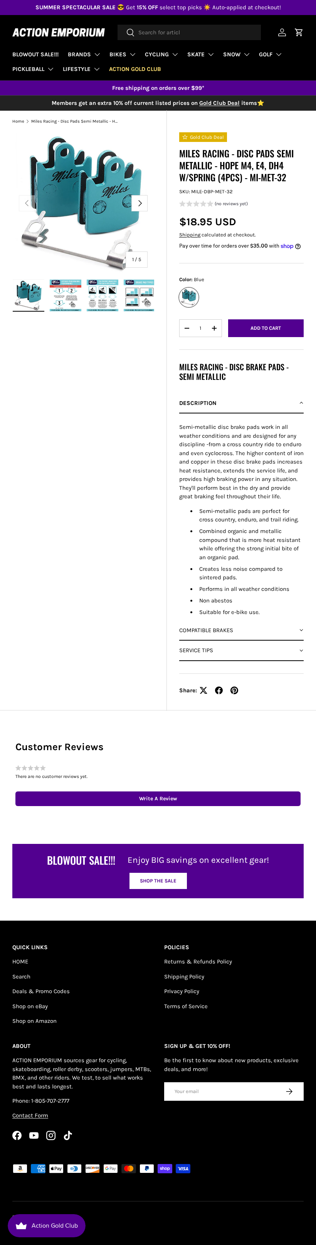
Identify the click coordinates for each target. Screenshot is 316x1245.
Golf (265, 54)
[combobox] (189, 32)
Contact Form (30, 1115)
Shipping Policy (184, 976)
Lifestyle (77, 69)
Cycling (157, 54)
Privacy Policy (181, 991)
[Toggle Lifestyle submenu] (96, 69)
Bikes (117, 54)
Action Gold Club (135, 69)
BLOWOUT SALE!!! (35, 54)
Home (18, 121)
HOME (20, 961)
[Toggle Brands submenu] (97, 54)
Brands (79, 54)
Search (21, 976)
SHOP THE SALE (158, 881)
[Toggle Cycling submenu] (175, 54)
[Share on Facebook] (219, 690)
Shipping (189, 235)
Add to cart (265, 328)
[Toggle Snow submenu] (246, 54)
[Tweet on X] (203, 690)
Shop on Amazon (34, 1020)
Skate (196, 54)
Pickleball (28, 69)
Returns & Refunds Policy (198, 961)
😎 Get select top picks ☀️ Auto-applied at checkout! (158, 7)
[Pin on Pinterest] (234, 690)
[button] (213, 204)
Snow (231, 54)
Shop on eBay (30, 1006)
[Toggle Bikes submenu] (132, 54)
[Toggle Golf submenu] (278, 54)
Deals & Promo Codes (41, 991)
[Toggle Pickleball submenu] (50, 69)
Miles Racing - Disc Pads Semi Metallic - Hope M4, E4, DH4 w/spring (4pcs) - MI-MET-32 (74, 121)
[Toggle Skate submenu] (210, 54)
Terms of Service (186, 1006)
